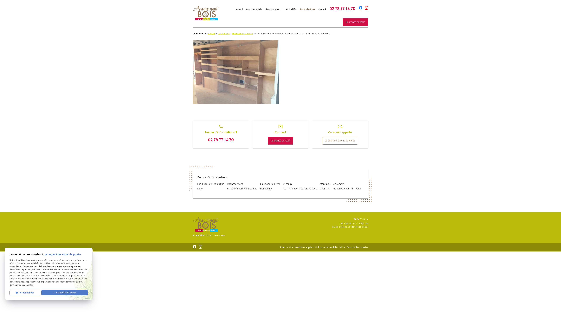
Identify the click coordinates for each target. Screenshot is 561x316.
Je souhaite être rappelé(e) (340, 140)
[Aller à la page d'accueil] (206, 13)
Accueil (239, 9)
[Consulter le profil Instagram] (366, 8)
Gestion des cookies (357, 247)
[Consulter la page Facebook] (360, 8)
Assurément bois (254, 9)
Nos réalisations (307, 9)
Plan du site (286, 247)
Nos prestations (272, 9)
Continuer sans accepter (21, 285)
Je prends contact (355, 22)
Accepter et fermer (66, 292)
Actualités (291, 9)
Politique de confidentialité (330, 247)
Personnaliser (26, 292)
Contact (322, 9)
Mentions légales (304, 247)
